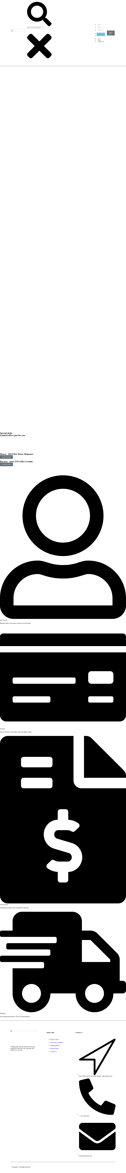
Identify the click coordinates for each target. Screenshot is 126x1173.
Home (99, 25)
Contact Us (101, 30)
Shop (99, 27)
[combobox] (35, 27)
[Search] (39, 25)
